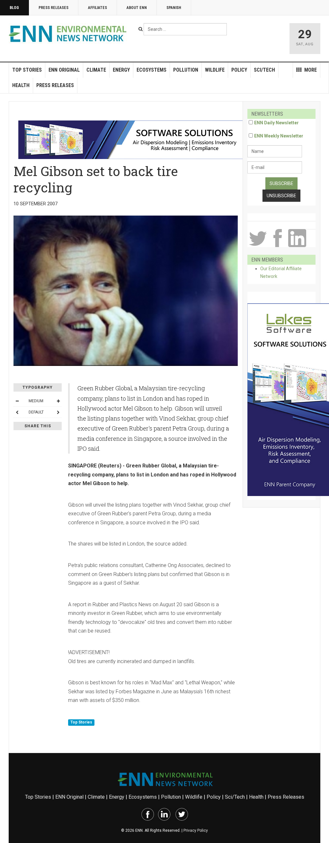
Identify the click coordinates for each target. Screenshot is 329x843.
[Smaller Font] (17, 400)
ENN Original (64, 70)
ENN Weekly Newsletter (278, 135)
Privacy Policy (195, 830)
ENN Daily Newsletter (276, 122)
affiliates (97, 7)
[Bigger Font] (58, 400)
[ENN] (69, 34)
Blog (14, 7)
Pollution (185, 70)
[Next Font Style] (58, 412)
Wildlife (215, 70)
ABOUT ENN (137, 7)
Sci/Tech (264, 70)
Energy (121, 70)
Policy (239, 70)
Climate (96, 70)
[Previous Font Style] (17, 412)
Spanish (173, 7)
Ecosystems (151, 70)
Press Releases (53, 7)
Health (21, 85)
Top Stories (27, 70)
